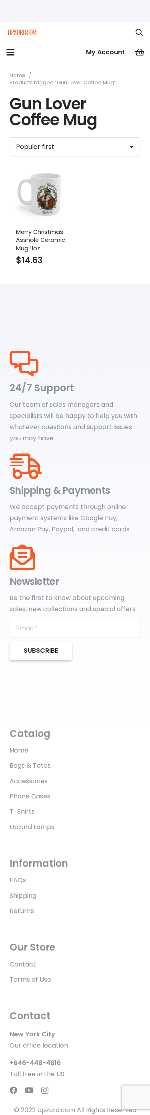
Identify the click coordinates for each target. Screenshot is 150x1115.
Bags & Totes (30, 765)
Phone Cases (30, 796)
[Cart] (140, 52)
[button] (139, 32)
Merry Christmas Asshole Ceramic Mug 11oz (40, 240)
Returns (22, 910)
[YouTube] (29, 1090)
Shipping (23, 895)
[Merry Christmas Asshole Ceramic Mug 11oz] (41, 194)
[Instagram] (44, 1090)
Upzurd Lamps (32, 827)
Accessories (29, 781)
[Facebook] (13, 1090)
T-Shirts (22, 811)
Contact (23, 964)
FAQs (18, 880)
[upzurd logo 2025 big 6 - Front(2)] (22, 32)
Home (18, 75)
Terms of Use (30, 979)
